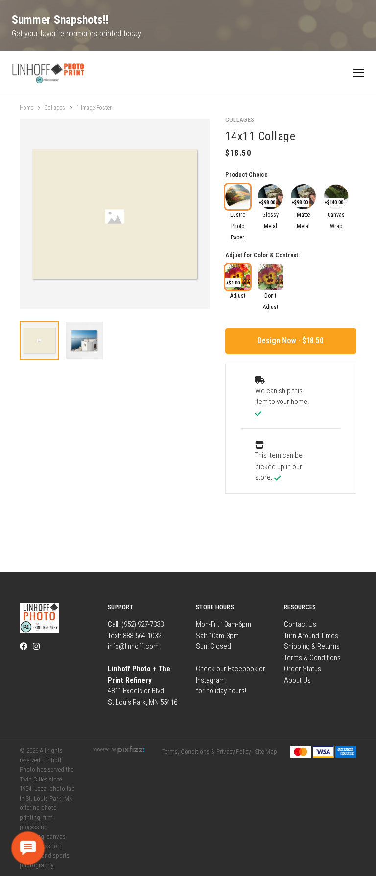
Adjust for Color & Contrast (261, 255)
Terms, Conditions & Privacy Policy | (208, 751)
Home (26, 107)
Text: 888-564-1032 (134, 635)
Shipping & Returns (312, 646)
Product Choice (246, 174)
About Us (297, 680)
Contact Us (300, 624)
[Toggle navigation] (357, 73)
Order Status (302, 668)
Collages (54, 107)
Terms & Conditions (312, 657)
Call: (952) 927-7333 (136, 624)
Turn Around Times (311, 635)
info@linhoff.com (133, 646)
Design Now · (280, 340)
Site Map (266, 751)
